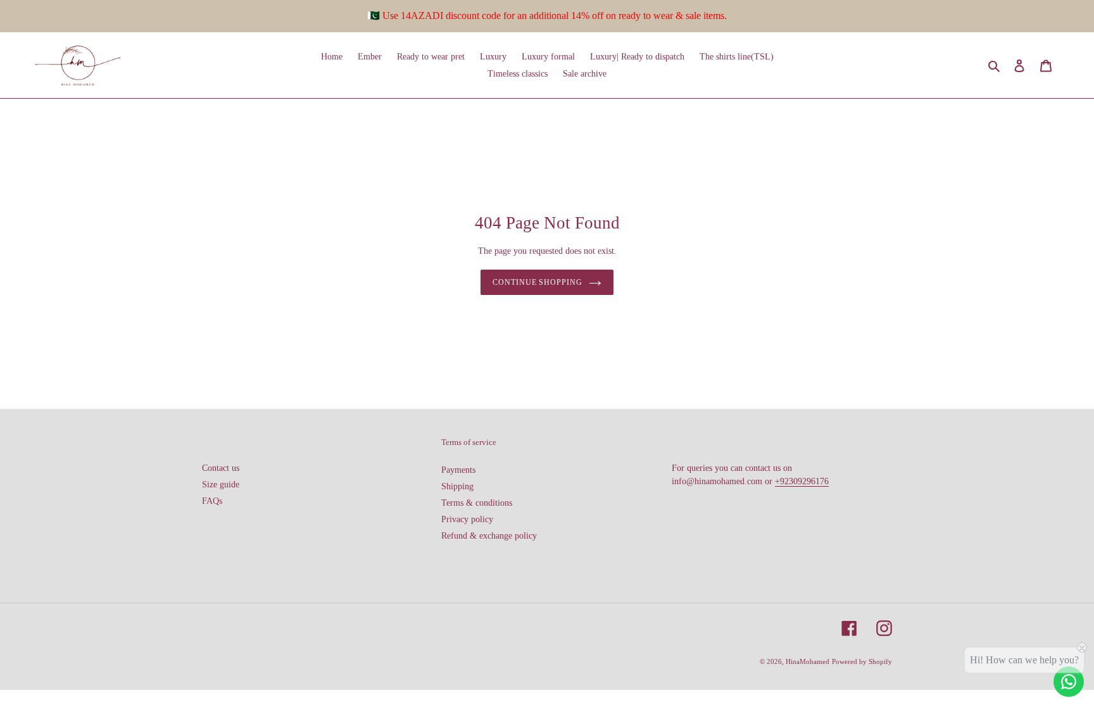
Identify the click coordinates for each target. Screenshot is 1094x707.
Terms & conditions (476, 503)
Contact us (220, 468)
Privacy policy (467, 519)
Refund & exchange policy (489, 536)
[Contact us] (1068, 681)
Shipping (457, 486)
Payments (458, 470)
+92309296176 (802, 481)
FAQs (212, 501)
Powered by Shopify (862, 661)
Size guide (220, 484)
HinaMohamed (807, 661)
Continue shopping (537, 282)
